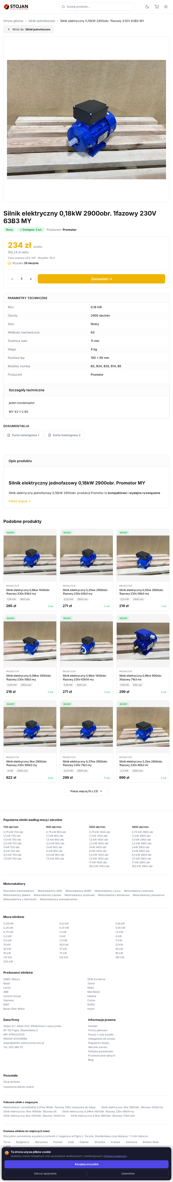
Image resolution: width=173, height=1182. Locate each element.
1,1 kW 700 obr (12, 835)
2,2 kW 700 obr (12, 843)
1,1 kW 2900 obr (141, 835)
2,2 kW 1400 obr (99, 843)
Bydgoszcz (22, 1142)
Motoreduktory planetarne (148, 895)
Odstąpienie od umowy (101, 1038)
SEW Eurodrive (96, 979)
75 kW (63, 953)
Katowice (131, 1142)
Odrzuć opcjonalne (45, 1173)
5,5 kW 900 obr (55, 854)
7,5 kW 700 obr (12, 858)
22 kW (119, 944)
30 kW (7, 948)
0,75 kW (8, 932)
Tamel (91, 983)
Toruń (6, 1142)
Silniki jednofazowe (41, 21)
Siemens (8, 1000)
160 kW (119, 957)
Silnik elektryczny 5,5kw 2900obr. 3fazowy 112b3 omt (103, 1115)
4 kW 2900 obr (141, 851)
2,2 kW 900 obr (55, 843)
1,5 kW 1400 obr (98, 839)
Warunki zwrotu (97, 1047)
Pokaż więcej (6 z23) (84, 791)
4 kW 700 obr (11, 851)
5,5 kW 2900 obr (142, 854)
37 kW (63, 948)
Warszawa (41, 1142)
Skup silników (11, 1081)
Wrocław (100, 1142)
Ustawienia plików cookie (18, 1086)
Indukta (91, 996)
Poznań (57, 1142)
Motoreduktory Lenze (108, 890)
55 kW (7, 953)
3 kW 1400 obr (98, 847)
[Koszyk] (156, 7)
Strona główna (13, 21)
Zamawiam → (101, 279)
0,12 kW (64, 923)
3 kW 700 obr (11, 847)
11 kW (118, 940)
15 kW (7, 944)
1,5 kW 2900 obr (141, 839)
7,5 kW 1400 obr (98, 858)
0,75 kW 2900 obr (142, 832)
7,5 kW (63, 940)
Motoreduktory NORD (78, 890)
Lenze (7, 987)
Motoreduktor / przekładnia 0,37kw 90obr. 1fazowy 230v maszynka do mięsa (49, 1107)
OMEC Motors (11, 979)
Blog (90, 1059)
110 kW (7, 957)
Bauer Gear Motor (14, 1008)
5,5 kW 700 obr (12, 854)
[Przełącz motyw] (147, 7)
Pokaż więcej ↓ (20, 501)
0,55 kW (120, 927)
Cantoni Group (12, 996)
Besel (6, 983)
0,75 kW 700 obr (13, 832)
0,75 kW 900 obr (56, 832)
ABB (5, 991)
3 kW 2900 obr (141, 847)
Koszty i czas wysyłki (101, 1034)
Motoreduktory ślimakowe (114, 895)
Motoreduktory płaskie (16, 895)
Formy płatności (97, 1030)
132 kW (63, 957)
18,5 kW (64, 944)
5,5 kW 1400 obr (99, 854)
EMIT (6, 1004)
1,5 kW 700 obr (12, 839)
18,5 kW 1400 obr (99, 866)
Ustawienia (128, 1173)
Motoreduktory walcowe (138, 890)
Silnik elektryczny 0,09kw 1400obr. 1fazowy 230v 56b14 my (98, 1111)
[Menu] (166, 7)
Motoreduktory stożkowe (80, 895)
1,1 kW (62, 932)
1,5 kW (119, 932)
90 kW (119, 953)
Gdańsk (84, 1142)
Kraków (115, 1142)
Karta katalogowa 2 (67, 435)
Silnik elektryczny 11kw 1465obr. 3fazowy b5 (30, 1111)
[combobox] (97, 7)
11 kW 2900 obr (141, 862)
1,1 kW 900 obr (55, 835)
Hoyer (91, 1008)
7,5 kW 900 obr (55, 858)
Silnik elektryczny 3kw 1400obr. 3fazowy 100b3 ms (34, 1115)
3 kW (62, 936)
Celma (91, 1000)
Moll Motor (93, 991)
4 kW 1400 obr (98, 851)
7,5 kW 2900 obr (141, 858)
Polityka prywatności (100, 1051)
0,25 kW (8, 927)
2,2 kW (7, 936)
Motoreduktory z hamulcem (20, 899)
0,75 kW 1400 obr (99, 832)
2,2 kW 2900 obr (142, 843)
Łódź (71, 1142)
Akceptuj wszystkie (87, 1164)
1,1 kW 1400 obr (98, 835)
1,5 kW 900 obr (55, 839)
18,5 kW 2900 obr (142, 866)
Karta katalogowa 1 (25, 435)
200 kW (8, 961)
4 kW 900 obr (54, 851)
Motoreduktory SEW (50, 890)
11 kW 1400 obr (98, 862)
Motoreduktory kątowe (47, 895)
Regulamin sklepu (98, 1042)
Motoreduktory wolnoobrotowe (58, 899)
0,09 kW (8, 923)
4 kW (118, 936)
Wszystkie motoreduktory (18, 890)
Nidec (90, 987)
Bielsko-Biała (151, 1142)
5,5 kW (7, 940)
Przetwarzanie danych (101, 1055)
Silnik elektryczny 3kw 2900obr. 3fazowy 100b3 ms (132, 1107)
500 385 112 (16, 1047)
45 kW (119, 948)
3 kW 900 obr (54, 847)
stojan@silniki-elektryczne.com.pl (23, 1042)
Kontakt (92, 1026)
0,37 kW (64, 927)
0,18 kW (120, 923)
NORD (91, 1004)
